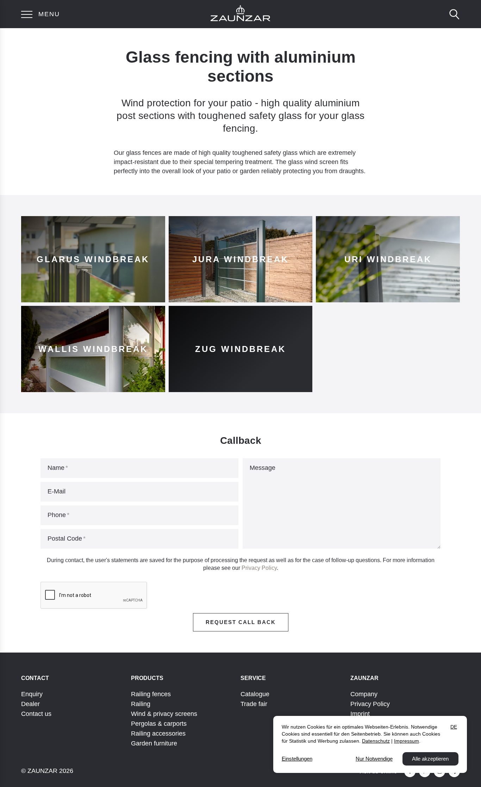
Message (262, 467)
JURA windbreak (240, 259)
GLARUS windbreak (93, 259)
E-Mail (56, 491)
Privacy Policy (259, 568)
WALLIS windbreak (93, 349)
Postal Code (65, 538)
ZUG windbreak (240, 349)
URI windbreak (388, 259)
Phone (57, 514)
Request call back (241, 622)
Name (56, 467)
